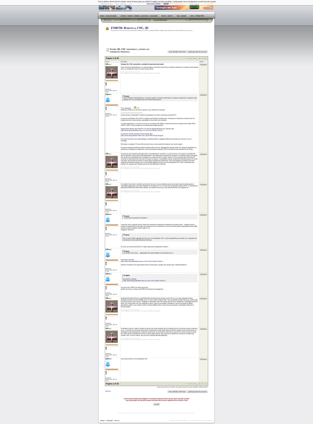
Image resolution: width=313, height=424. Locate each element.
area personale (111, 16)
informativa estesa (153, 4)
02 (188, 58)
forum (164, 16)
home (102, 16)
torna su (108, 391)
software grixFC (203, 387)
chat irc (170, 16)
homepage (109, 420)
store (192, 16)
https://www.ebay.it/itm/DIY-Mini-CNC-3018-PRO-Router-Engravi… (143, 135)
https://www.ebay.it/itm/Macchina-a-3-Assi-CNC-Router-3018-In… (142, 130)
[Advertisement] (156, 40)
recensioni (153, 16)
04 (194, 58)
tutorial (130, 16)
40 (199, 58)
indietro (102, 420)
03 (191, 58)
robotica (137, 16)
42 (205, 58)
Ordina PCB (199, 16)
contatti (183, 16)
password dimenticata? (160, 20)
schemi (123, 16)
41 (202, 58)
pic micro (145, 16)
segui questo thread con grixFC (166, 387)
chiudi (165, 4)
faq (178, 16)
